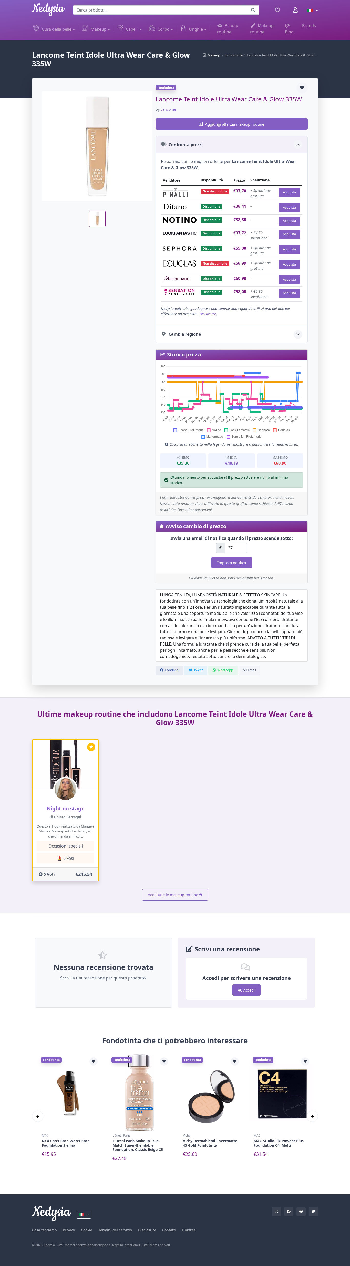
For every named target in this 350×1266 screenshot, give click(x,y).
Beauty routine (227, 29)
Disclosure (208, 313)
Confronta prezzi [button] (186, 144)
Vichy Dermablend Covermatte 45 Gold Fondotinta (210, 1143)
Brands (309, 25)
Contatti (169, 1230)
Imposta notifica (231, 562)
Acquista (289, 192)
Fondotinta (234, 55)
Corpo (164, 29)
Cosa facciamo (44, 1230)
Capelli (132, 29)
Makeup (99, 29)
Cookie (86, 1230)
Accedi (248, 990)
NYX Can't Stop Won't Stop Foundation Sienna (66, 1143)
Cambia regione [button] (185, 334)
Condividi (172, 670)
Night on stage (66, 808)
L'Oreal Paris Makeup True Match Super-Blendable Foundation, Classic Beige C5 (137, 1145)
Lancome (168, 109)
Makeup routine (262, 29)
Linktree (189, 1230)
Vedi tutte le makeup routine (173, 894)
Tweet (198, 670)
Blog (289, 32)
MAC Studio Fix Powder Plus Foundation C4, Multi (279, 1143)
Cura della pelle (56, 29)
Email (252, 670)
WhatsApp (225, 670)
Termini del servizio (115, 1230)
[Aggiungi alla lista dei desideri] (302, 88)
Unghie (196, 29)
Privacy (69, 1230)
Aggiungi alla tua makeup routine (234, 124)
